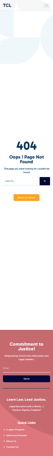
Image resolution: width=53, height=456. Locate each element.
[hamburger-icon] (46, 5)
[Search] (45, 181)
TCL (7, 5)
